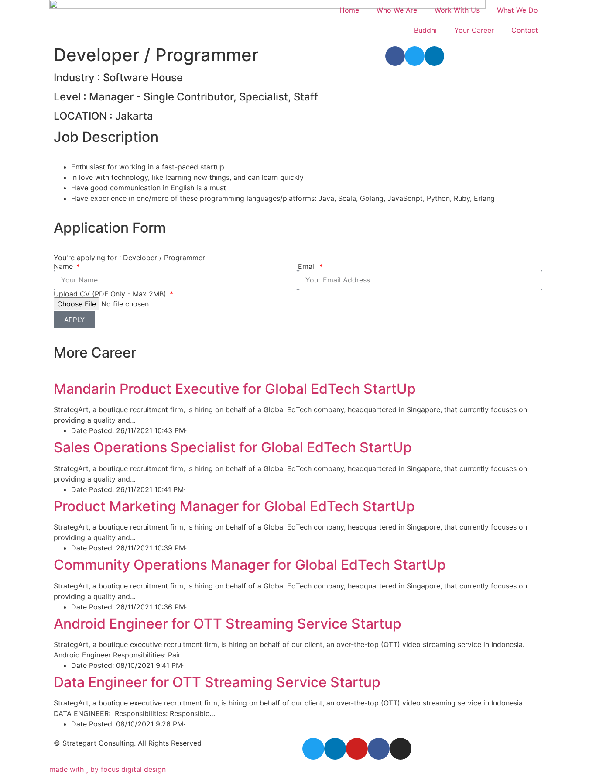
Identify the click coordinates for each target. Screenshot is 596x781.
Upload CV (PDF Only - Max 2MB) (111, 293)
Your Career (474, 30)
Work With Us (457, 10)
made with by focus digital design (107, 769)
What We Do (517, 10)
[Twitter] (313, 749)
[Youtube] (357, 749)
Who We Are (397, 10)
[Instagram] (400, 749)
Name (64, 266)
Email (308, 266)
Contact (524, 30)
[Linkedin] (335, 749)
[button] (395, 56)
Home (349, 10)
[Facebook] (379, 749)
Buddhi (425, 30)
